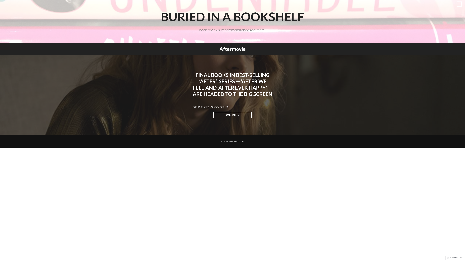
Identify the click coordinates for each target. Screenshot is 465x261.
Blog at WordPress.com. (232, 141)
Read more (225, 116)
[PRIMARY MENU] (459, 4)
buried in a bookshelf (232, 16)
